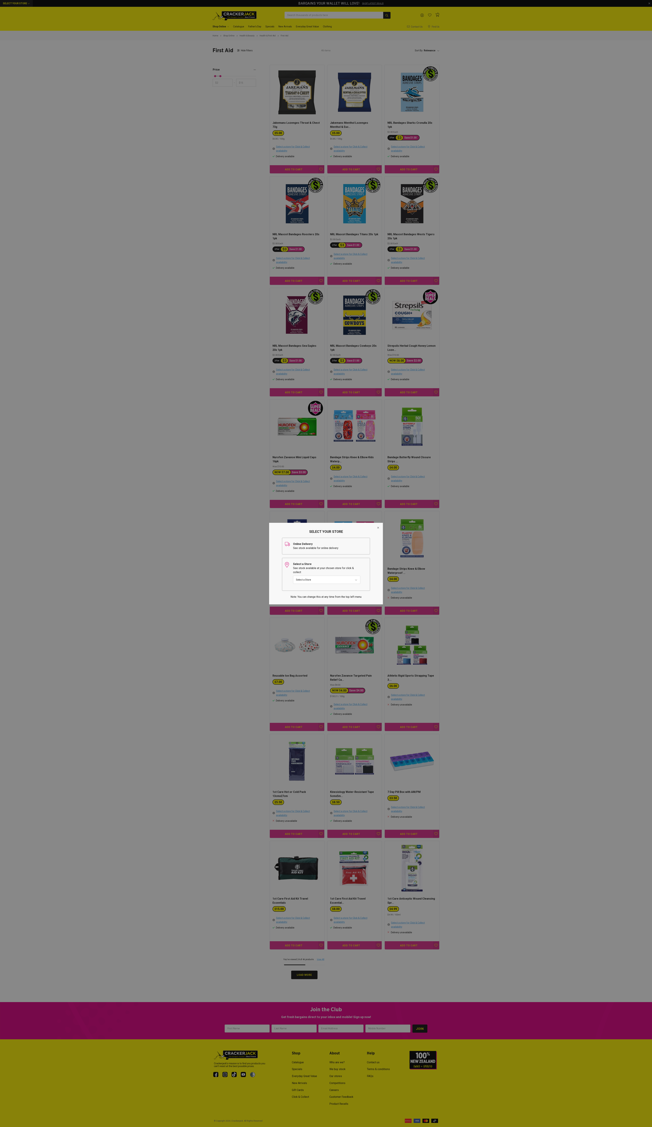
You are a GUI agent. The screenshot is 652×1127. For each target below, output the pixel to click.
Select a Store (303, 579)
